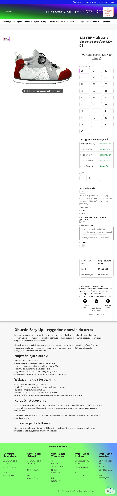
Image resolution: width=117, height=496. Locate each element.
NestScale (101, 314)
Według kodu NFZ (57, 21)
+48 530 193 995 (107, 2)
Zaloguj (107, 8)
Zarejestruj (108, 10)
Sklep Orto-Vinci (71, 491)
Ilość (81, 173)
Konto (87, 11)
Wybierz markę (40, 21)
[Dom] (58, 12)
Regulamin (105, 21)
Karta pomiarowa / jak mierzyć (99, 56)
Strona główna (9, 21)
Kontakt (96, 21)
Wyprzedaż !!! (72, 21)
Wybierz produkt (23, 21)
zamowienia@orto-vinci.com (85, 2)
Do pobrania (84, 21)
